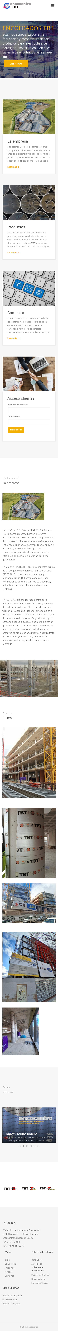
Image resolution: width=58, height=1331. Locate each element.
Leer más (12, 167)
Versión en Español (12, 1295)
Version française (11, 1303)
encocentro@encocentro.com (17, 1238)
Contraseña (14, 416)
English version (10, 1299)
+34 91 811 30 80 (11, 1242)
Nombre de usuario (18, 404)
